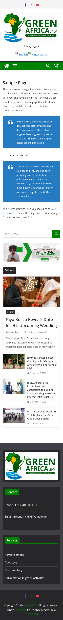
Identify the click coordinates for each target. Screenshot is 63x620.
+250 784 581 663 (26, 505)
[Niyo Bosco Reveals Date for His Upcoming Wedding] (31, 292)
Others (10, 312)
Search (56, 233)
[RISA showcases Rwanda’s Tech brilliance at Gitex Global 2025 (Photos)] (14, 417)
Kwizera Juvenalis (39, 332)
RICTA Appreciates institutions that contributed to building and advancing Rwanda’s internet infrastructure (41, 389)
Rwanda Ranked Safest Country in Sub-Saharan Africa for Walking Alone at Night (42, 363)
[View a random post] (56, 66)
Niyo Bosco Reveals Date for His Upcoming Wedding (31, 322)
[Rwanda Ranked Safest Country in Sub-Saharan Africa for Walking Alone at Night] (14, 365)
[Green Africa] (7, 66)
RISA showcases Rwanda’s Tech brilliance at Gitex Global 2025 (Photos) (41, 415)
